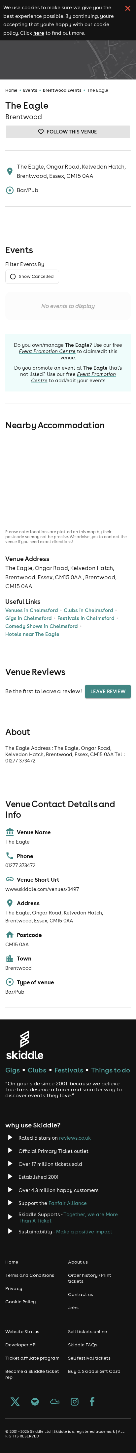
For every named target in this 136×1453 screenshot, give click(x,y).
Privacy (13, 1288)
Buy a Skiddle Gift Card (94, 1371)
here (38, 32)
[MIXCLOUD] (55, 1402)
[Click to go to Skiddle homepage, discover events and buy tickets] (24, 1045)
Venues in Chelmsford (31, 610)
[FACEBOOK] (92, 1402)
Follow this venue (72, 132)
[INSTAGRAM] (75, 1402)
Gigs (12, 1070)
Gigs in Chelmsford (28, 618)
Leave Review (107, 691)
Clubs (37, 1070)
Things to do (110, 1070)
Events (30, 90)
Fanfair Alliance (68, 1203)
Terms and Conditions (29, 1275)
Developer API (21, 1345)
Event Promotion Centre (47, 351)
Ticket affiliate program (32, 1358)
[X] (15, 1402)
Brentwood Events (62, 90)
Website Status (22, 1331)
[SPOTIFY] (35, 1402)
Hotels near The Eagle (32, 634)
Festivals (68, 1070)
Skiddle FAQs (82, 1345)
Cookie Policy (20, 1302)
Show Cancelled (36, 276)
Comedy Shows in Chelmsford (41, 626)
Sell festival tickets (89, 1358)
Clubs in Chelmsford (88, 610)
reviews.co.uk (75, 1138)
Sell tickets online (87, 1331)
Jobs (73, 1308)
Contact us (80, 1294)
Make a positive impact (84, 1231)
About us (78, 1262)
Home (11, 90)
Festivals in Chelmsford (86, 618)
